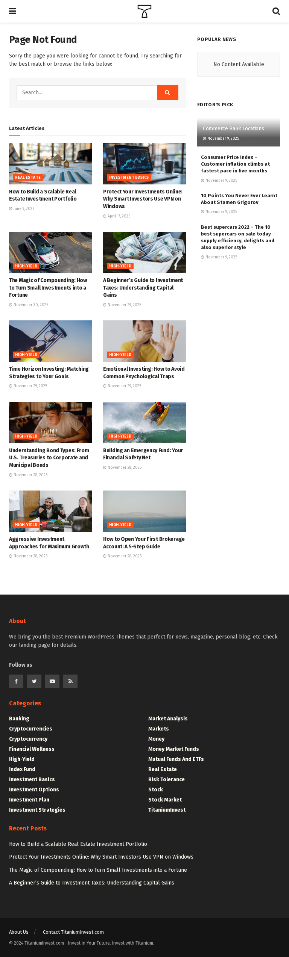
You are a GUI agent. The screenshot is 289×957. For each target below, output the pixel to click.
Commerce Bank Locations (233, 128)
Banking (19, 718)
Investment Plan (29, 800)
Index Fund (22, 769)
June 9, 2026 (23, 209)
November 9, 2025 (222, 138)
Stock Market (165, 800)
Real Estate (28, 177)
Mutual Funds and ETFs (176, 759)
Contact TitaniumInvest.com (73, 932)
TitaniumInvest (167, 810)
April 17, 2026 (118, 216)
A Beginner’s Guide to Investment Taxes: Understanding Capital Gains (143, 287)
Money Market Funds (173, 749)
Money (156, 739)
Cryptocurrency (28, 739)
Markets (158, 729)
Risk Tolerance (166, 779)
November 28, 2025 (29, 475)
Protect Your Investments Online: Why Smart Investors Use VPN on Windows (143, 199)
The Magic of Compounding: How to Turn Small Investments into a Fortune (48, 287)
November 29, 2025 (123, 305)
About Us (19, 932)
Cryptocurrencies (30, 729)
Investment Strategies (37, 810)
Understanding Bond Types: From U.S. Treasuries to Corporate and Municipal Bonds (49, 457)
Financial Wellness (32, 749)
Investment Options (34, 789)
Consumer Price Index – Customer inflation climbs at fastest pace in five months (235, 164)
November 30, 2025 (30, 305)
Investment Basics (129, 177)
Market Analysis (168, 718)
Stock (155, 789)
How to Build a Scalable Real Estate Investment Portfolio (78, 844)
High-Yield (26, 266)
